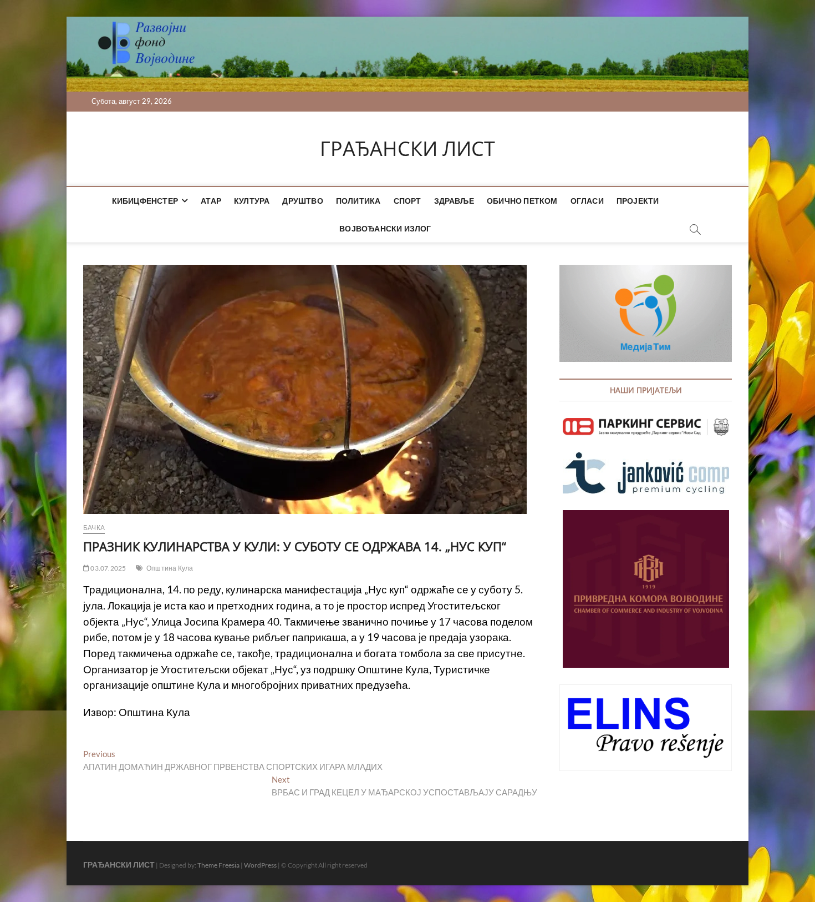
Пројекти (638, 200)
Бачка (94, 527)
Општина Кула (169, 568)
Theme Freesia (218, 865)
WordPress (260, 865)
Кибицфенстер (145, 200)
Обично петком (522, 200)
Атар (211, 200)
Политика (358, 200)
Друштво (302, 200)
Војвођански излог (385, 228)
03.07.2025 (107, 568)
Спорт (407, 200)
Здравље (454, 200)
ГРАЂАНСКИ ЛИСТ (407, 149)
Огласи (587, 200)
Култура (251, 200)
